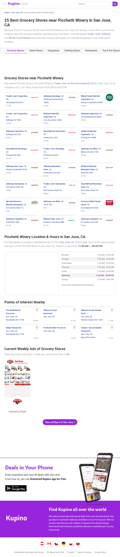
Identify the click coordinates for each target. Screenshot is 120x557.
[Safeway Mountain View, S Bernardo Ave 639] (59, 171)
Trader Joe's (94, 34)
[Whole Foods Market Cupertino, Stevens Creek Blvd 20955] (96, 101)
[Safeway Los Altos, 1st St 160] (59, 206)
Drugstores (53, 50)
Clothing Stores (72, 50)
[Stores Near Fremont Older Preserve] (59, 333)
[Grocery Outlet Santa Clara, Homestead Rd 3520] (96, 206)
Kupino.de (63, 544)
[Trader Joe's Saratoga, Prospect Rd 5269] (59, 153)
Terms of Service (84, 552)
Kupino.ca (49, 544)
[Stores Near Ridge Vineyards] (22, 333)
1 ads (67, 354)
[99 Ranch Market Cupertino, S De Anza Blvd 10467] (59, 118)
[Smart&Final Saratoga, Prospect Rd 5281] (22, 153)
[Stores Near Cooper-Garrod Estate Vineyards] (96, 333)
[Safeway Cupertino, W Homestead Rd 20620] (96, 118)
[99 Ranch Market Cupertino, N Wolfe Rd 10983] (96, 136)
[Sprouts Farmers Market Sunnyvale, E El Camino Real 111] (22, 206)
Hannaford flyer (17, 387)
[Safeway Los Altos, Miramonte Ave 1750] (96, 153)
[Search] (115, 4)
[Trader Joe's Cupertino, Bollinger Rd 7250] (22, 118)
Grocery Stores (15, 50)
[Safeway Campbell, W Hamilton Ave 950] (96, 222)
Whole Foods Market (19, 38)
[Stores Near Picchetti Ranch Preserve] (22, 315)
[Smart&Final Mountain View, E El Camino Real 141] (96, 189)
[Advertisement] (60, 64)
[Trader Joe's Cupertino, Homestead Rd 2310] (22, 101)
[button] (60, 422)
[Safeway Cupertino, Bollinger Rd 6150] (22, 136)
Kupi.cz (56, 544)
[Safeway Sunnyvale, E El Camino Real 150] (22, 189)
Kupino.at (42, 544)
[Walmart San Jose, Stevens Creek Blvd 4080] (59, 222)
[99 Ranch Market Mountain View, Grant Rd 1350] (96, 171)
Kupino (7, 13)
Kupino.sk (78, 544)
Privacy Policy (100, 552)
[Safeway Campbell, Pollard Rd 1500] (22, 222)
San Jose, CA (17, 13)
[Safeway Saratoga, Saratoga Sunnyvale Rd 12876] (59, 101)
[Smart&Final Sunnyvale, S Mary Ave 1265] (59, 136)
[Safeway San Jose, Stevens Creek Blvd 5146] (22, 171)
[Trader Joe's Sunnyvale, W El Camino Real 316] (59, 189)
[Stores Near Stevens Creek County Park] (96, 315)
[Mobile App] (16, 489)
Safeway (105, 34)
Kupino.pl (71, 544)
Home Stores (36, 50)
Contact (70, 552)
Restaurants (91, 50)
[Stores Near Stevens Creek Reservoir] (59, 315)
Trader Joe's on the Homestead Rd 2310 (75, 83)
